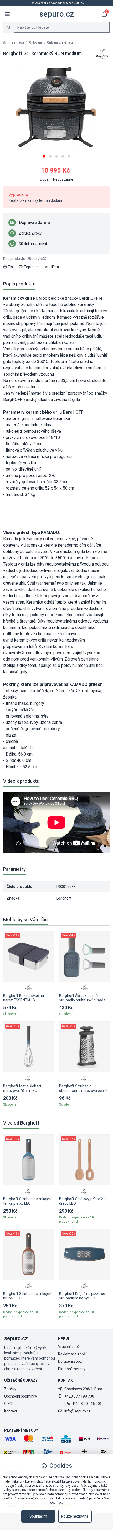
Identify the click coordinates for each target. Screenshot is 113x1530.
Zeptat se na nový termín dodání (35, 200)
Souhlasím (38, 1516)
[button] (44, 154)
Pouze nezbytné (75, 1516)
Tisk (11, 267)
